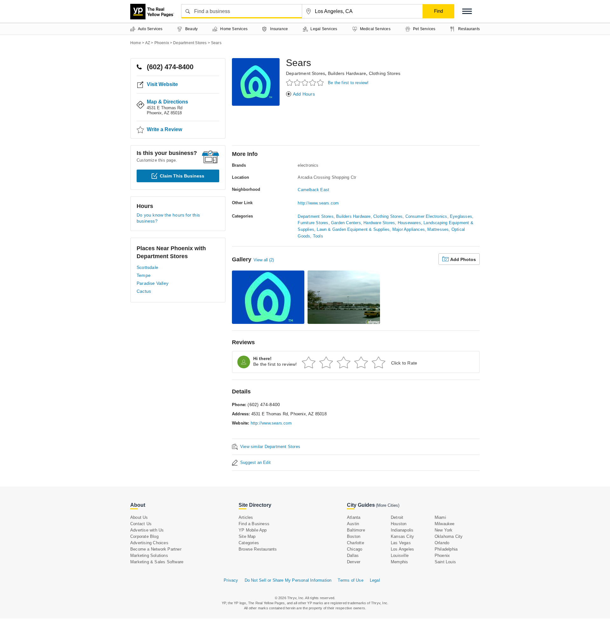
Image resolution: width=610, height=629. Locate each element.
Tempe (144, 275)
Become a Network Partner (155, 549)
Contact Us (141, 523)
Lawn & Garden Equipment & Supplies (353, 229)
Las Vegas (401, 542)
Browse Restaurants (258, 549)
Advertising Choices (149, 542)
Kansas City (402, 536)
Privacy (231, 580)
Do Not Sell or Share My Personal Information (288, 580)
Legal (375, 580)
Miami (440, 517)
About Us (139, 517)
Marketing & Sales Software (156, 561)
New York (444, 530)
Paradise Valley (152, 283)
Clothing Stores (385, 73)
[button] (467, 11)
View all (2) (264, 260)
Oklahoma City (449, 536)
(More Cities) (387, 505)
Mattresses (438, 229)
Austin (353, 523)
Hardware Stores (379, 222)
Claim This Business (182, 175)
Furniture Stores (313, 222)
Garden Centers (346, 222)
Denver (353, 561)
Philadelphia (446, 549)
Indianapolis (402, 530)
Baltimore (356, 530)
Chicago (354, 549)
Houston (398, 523)
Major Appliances (408, 229)
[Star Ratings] (306, 82)
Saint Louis (445, 561)
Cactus (144, 291)
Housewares (409, 222)
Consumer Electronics (426, 216)
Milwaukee (445, 523)
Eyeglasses (461, 216)
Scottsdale (147, 267)
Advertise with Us (147, 530)
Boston (353, 536)
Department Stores (305, 73)
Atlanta (353, 517)
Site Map (247, 536)
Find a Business (254, 523)
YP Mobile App (253, 530)
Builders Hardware (347, 73)
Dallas (353, 555)
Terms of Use (350, 580)
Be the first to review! (348, 82)
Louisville (400, 555)
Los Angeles (402, 549)
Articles (246, 517)
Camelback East (313, 189)
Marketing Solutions (149, 555)
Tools (318, 236)
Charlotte (355, 542)
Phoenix (442, 555)
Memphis (399, 561)
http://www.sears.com (318, 203)
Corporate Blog (144, 536)
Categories (249, 542)
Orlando (442, 542)
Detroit (397, 517)
